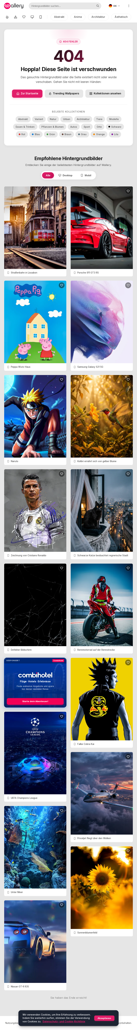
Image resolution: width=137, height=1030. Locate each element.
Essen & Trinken (25, 126)
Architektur (98, 16)
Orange (100, 134)
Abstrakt (59, 16)
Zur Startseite (29, 93)
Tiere (99, 119)
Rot (23, 134)
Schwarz (116, 126)
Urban (66, 119)
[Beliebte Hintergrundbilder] (7, 17)
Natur (53, 119)
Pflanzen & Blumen (52, 126)
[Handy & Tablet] (40, 17)
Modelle (114, 119)
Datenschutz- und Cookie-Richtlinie (64, 1021)
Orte (99, 126)
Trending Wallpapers (66, 93)
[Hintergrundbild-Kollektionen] (15, 17)
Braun (67, 134)
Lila (116, 134)
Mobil (88, 175)
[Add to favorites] (62, 191)
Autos (73, 126)
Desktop (67, 175)
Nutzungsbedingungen (17, 1023)
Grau (84, 134)
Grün (52, 134)
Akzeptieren (104, 1018)
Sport (87, 126)
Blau (37, 134)
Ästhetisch (121, 16)
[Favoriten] (24, 17)
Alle (48, 175)
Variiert (39, 119)
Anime (78, 16)
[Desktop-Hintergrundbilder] (32, 17)
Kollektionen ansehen (107, 93)
